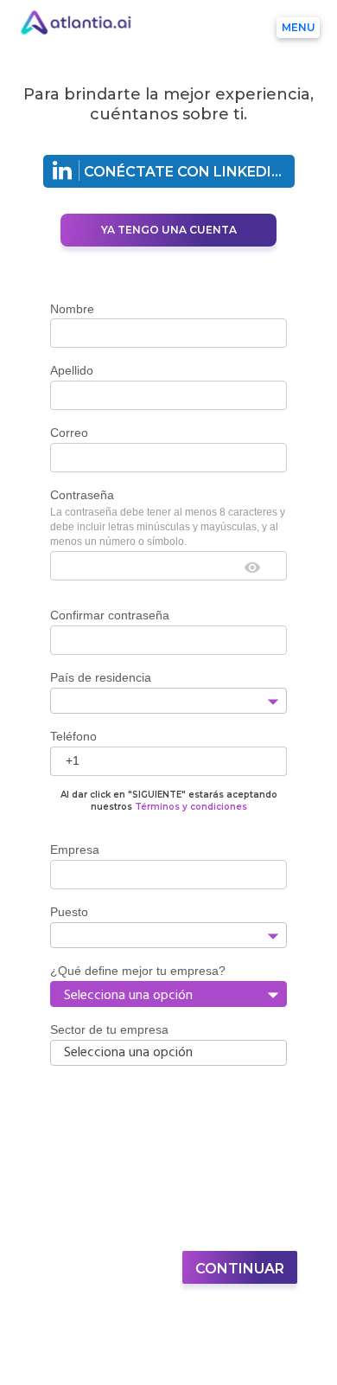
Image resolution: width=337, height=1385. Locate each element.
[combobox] (154, 702)
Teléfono (73, 736)
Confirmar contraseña (109, 615)
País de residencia (100, 677)
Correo (69, 432)
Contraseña (82, 495)
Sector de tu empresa (109, 1029)
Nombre (72, 309)
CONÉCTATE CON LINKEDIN (183, 172)
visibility (252, 567)
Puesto (69, 912)
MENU (298, 27)
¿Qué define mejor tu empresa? (138, 971)
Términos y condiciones (191, 806)
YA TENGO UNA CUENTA (169, 229)
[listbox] (168, 994)
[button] (272, 702)
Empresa (74, 849)
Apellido (71, 370)
